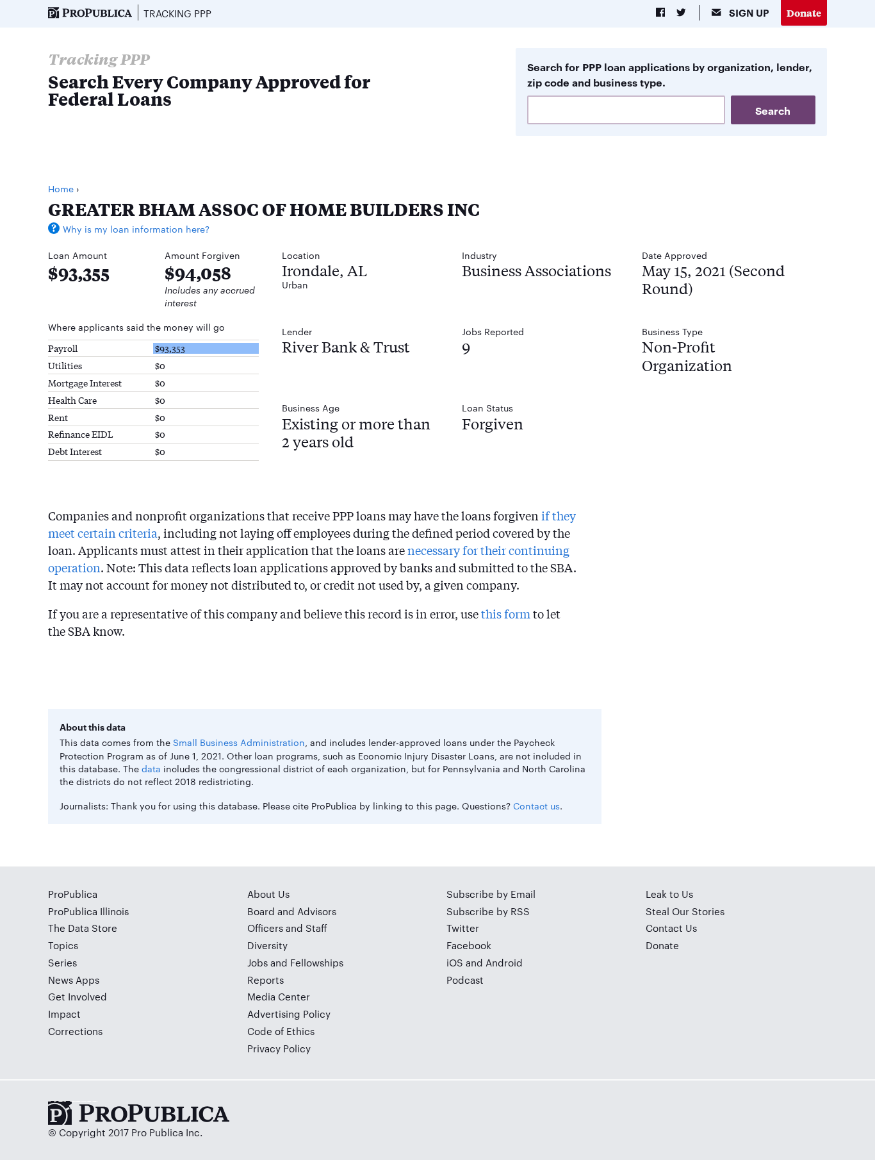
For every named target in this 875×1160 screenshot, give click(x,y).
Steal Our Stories (685, 911)
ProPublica (72, 893)
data (151, 768)
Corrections (75, 1031)
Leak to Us (669, 893)
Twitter (462, 927)
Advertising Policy (289, 1013)
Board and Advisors (291, 911)
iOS (454, 962)
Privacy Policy (279, 1048)
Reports (265, 979)
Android (504, 962)
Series (62, 962)
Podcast (465, 979)
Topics (63, 945)
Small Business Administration (239, 742)
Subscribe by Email (491, 893)
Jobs (257, 962)
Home (61, 188)
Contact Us (671, 927)
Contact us (536, 805)
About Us (268, 893)
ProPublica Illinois (88, 911)
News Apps (73, 979)
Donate (804, 12)
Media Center (278, 996)
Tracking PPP (177, 13)
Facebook (468, 945)
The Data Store (82, 927)
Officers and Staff (287, 927)
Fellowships (316, 962)
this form (505, 613)
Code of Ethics (281, 1031)
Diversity (267, 945)
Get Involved (77, 996)
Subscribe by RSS (488, 911)
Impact (64, 1013)
